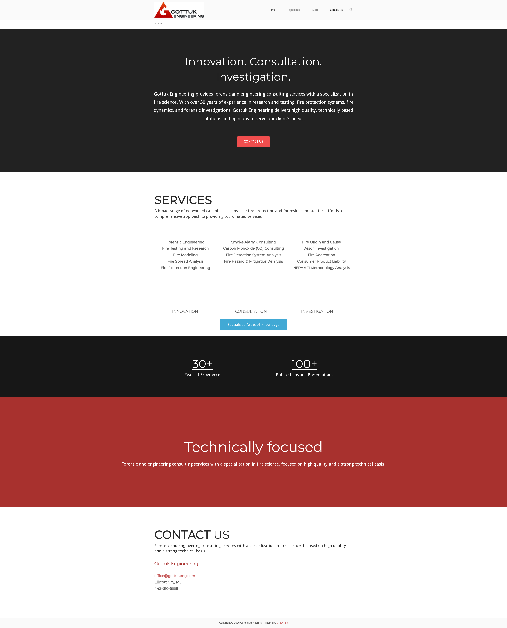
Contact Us (336, 9)
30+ (202, 364)
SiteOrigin (282, 622)
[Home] (179, 9)
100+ (304, 364)
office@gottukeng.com (174, 576)
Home (271, 9)
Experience (293, 9)
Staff (315, 9)
